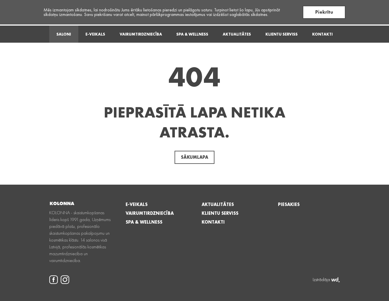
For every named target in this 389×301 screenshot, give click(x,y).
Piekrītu (324, 12)
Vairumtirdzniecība (141, 34)
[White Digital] (335, 279)
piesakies (289, 204)
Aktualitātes (237, 34)
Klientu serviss (281, 34)
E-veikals (95, 34)
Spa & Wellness (192, 34)
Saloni (63, 34)
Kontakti (322, 34)
